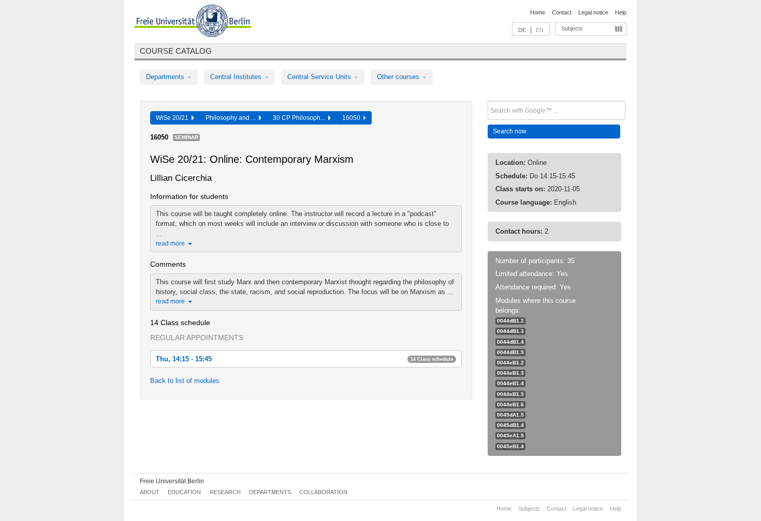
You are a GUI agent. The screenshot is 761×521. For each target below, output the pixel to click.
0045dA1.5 (510, 415)
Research (225, 492)
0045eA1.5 (510, 435)
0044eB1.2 (510, 362)
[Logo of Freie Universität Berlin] (193, 22)
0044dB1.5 (510, 352)
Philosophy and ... (232, 118)
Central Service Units (320, 77)
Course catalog (176, 51)
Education (184, 492)
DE (522, 30)
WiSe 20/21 (174, 118)
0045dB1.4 (510, 425)
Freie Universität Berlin (172, 481)
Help (620, 12)
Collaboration (323, 492)
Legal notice (593, 12)
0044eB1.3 (510, 373)
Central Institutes (237, 77)
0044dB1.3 (510, 331)
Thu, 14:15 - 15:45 (304, 359)
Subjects (572, 28)
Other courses (399, 77)
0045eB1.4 (510, 446)
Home (537, 12)
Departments (166, 77)
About (149, 492)
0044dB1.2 (510, 321)
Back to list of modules (184, 381)
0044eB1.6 (510, 404)
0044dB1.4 (510, 342)
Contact (562, 12)
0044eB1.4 (510, 383)
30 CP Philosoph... (300, 118)
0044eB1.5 (510, 394)
